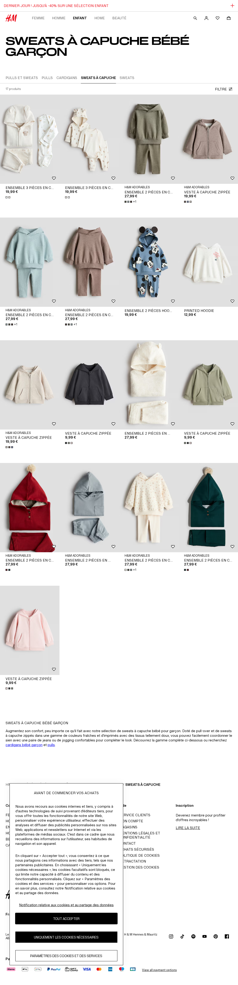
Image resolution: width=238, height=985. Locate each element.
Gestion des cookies (139, 867)
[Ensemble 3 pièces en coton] (30, 139)
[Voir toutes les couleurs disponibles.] (8, 197)
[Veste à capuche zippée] (208, 139)
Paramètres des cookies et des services (66, 956)
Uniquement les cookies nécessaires (66, 937)
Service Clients (134, 815)
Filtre (221, 89)
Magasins (128, 827)
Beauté (119, 18)
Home (99, 18)
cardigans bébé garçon (24, 745)
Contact (127, 843)
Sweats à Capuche (142, 785)
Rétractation (132, 861)
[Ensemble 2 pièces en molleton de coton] (89, 507)
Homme (59, 18)
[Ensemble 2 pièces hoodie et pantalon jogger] (148, 262)
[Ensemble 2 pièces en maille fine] (148, 385)
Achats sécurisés (136, 849)
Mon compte (131, 821)
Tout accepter (66, 919)
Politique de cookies (139, 855)
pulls (51, 745)
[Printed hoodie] (208, 262)
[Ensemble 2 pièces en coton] (148, 139)
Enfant (80, 18)
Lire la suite (188, 828)
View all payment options (159, 970)
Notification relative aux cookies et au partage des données (66, 905)
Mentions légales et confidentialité (139, 835)
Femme (38, 18)
